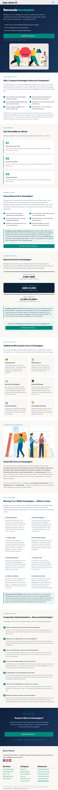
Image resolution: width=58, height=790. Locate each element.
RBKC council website (28, 667)
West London (27, 487)
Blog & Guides (24, 772)
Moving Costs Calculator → (29, 328)
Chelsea (30, 483)
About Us (23, 769)
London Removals (43, 776)
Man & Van (6, 774)
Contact (23, 776)
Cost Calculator (25, 774)
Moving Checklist (43, 769)
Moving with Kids (43, 774)
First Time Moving (43, 772)
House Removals (8, 769)
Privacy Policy (24, 781)
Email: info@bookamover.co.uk (21, 788)
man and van (8, 394)
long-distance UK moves (40, 686)
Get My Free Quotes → (29, 36)
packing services (15, 365)
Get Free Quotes (43, 781)
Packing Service (8, 776)
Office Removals (8, 772)
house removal (36, 202)
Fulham (50, 483)
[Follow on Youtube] (10, 760)
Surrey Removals (43, 778)
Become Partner (25, 778)
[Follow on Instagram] (7, 760)
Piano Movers (7, 778)
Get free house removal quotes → (29, 246)
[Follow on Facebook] (4, 760)
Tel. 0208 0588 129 (8, 788)
